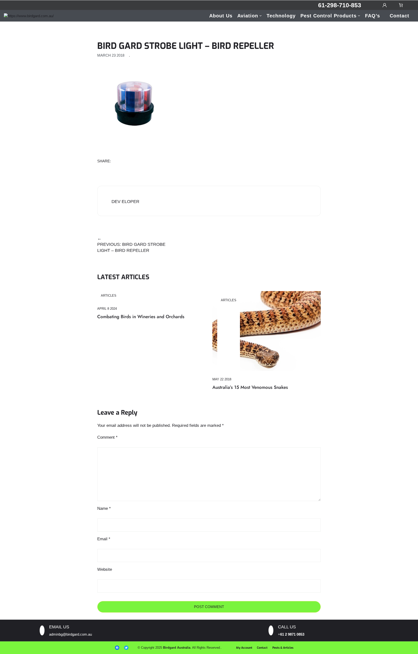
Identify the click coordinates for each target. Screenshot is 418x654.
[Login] (384, 5)
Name (104, 508)
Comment (107, 437)
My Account (244, 648)
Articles (108, 295)
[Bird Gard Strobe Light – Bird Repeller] (133, 102)
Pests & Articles (282, 648)
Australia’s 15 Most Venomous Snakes (250, 387)
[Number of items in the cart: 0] (401, 5)
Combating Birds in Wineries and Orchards (140, 316)
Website (104, 569)
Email (103, 539)
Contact (262, 648)
